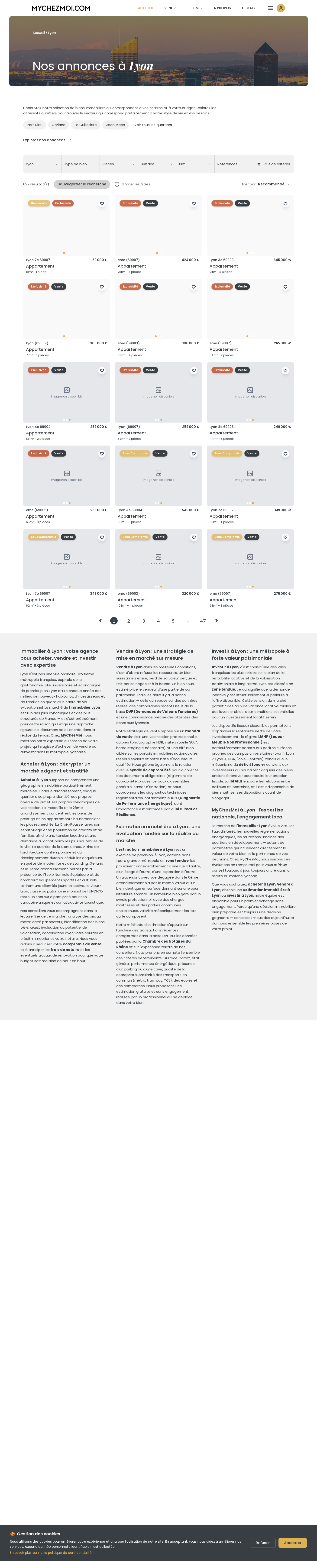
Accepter (292, 1542)
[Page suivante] (216, 621)
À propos (222, 8)
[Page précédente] (101, 621)
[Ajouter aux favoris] (102, 203)
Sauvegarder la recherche (82, 184)
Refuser (263, 1542)
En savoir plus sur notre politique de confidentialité (51, 1552)
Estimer (196, 8)
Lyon (52, 32)
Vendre (171, 8)
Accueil (38, 32)
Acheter (145, 8)
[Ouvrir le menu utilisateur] (276, 8)
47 (203, 621)
